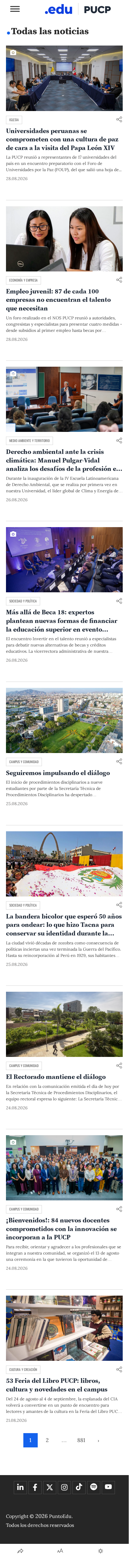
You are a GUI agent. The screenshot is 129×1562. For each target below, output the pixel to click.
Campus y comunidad (24, 761)
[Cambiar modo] (100, 1551)
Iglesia (14, 119)
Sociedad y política (23, 601)
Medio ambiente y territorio (29, 440)
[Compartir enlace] (119, 120)
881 (81, 1440)
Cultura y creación (23, 1369)
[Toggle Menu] (15, 9)
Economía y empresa (23, 280)
